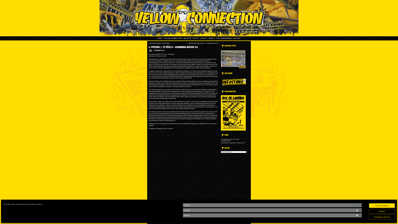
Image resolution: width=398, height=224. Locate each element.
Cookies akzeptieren (382, 205)
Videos (203, 38)
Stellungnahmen (223, 38)
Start (159, 38)
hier (166, 128)
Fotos (195, 38)
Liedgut (211, 38)
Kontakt (237, 38)
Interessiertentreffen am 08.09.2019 (160, 43)
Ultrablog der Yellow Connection (230, 140)
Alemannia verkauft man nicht (233, 143)
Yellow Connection (173, 38)
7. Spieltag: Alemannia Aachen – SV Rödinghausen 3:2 (202, 43)
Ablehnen (382, 211)
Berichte (187, 38)
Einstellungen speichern (382, 217)
